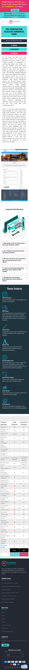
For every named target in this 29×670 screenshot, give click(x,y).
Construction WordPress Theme (9, 596)
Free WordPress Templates (8, 602)
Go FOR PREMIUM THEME (14, 40)
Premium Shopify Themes (8, 631)
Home (3, 612)
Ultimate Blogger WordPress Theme (10, 592)
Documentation (15, 49)
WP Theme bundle (21, 408)
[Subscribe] (22, 655)
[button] (3, 21)
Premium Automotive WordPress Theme (11, 586)
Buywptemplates (11, 667)
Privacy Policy (5, 628)
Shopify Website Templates (8, 599)
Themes (3, 615)
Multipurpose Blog (6, 589)
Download (14, 53)
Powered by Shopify (20, 667)
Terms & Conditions (6, 625)
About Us (4, 622)
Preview (15, 45)
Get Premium (24, 554)
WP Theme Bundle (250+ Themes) (9, 583)
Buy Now (15, 10)
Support (5, 645)
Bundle (3, 618)
